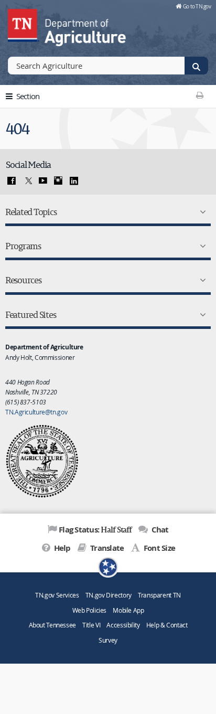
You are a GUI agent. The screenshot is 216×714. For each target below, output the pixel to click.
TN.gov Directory (108, 595)
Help (61, 547)
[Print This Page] (200, 95)
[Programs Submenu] (201, 246)
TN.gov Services (57, 595)
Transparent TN (159, 595)
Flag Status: (95, 529)
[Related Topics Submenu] (201, 212)
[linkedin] (74, 181)
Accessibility (122, 625)
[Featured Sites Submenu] (201, 315)
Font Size (158, 547)
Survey (108, 640)
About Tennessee (52, 625)
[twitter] (27, 181)
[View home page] (23, 23)
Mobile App (128, 610)
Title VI (91, 625)
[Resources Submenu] (201, 280)
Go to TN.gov (197, 6)
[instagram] (58, 181)
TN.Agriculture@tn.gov (36, 412)
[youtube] (43, 181)
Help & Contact (167, 625)
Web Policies (89, 610)
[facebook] (11, 181)
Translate (106, 547)
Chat (158, 529)
